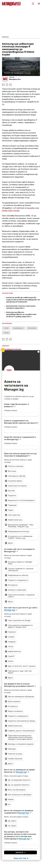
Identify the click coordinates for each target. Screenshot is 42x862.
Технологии (5, 36)
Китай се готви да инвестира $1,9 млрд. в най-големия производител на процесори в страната (23, 300)
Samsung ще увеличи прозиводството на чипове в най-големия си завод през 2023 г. (21, 314)
